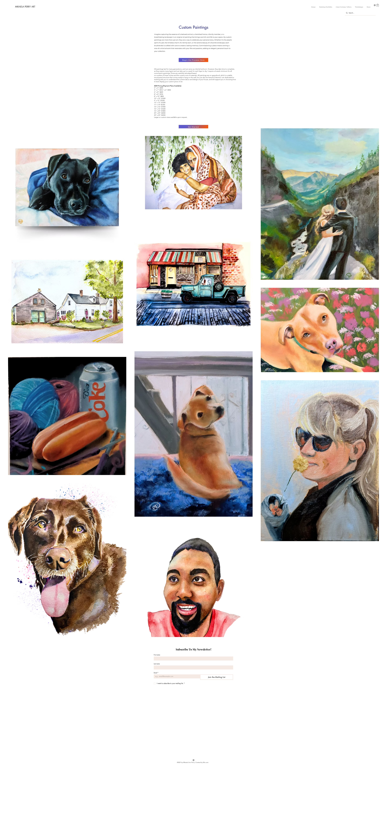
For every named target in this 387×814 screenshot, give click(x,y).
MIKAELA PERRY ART (25, 6)
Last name (157, 664)
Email (156, 673)
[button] (377, 5)
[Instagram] (375, 5)
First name (157, 655)
